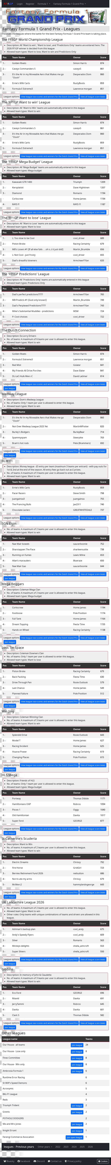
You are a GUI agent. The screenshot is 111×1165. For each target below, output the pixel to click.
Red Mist (16, 365)
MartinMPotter (81, 426)
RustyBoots (79, 83)
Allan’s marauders (21, 560)
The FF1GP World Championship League (32, 39)
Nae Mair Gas (19, 566)
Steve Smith (79, 493)
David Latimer (80, 376)
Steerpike (78, 437)
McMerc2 (17, 884)
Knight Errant (10, 1130)
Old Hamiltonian (20, 815)
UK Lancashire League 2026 (23, 902)
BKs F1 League (10, 1094)
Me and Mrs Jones (12, 1123)
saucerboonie (80, 543)
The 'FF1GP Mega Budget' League (27, 161)
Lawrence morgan (82, 88)
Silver (15, 940)
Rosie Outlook (80, 682)
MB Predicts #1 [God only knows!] (29, 299)
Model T (16, 740)
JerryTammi (18, 1003)
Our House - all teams (14, 1044)
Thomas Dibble (81, 798)
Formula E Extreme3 (22, 88)
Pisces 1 (16, 809)
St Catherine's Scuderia (19, 838)
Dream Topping (20, 624)
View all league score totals (93, 96)
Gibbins (7, 969)
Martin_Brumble (81, 249)
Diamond (17, 193)
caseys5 (77, 68)
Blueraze (77, 560)
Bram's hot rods (20, 443)
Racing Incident (20, 746)
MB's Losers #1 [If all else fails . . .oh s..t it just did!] (37, 249)
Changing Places (20, 757)
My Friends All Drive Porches (26, 370)
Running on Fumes (21, 555)
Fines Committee (11, 1057)
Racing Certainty (81, 243)
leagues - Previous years (19, 1147)
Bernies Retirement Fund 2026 (27, 873)
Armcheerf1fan (81, 260)
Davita (76, 815)
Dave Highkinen (81, 187)
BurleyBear (78, 431)
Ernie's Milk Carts (21, 83)
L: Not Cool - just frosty (23, 254)
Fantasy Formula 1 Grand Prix (68, 3)
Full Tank (16, 618)
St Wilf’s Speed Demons (15, 1082)
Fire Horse (17, 867)
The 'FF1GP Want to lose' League (26, 217)
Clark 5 (15, 1015)
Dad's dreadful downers (24, 260)
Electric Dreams (20, 862)
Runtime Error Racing (14, 1077)
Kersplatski (18, 187)
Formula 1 (43, 3)
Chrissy (77, 862)
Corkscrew (17, 198)
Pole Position (80, 613)
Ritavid (15, 998)
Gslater (77, 365)
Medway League (14, 394)
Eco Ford (16, 992)
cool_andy (78, 929)
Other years (44, 1146)
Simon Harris (80, 63)
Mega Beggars (13, 584)
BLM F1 (7, 461)
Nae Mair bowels (20, 543)
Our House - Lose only (14, 1051)
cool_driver (79, 238)
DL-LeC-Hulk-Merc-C (22, 376)
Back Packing (19, 676)
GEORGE (77, 820)
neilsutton (78, 873)
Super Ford (18, 820)
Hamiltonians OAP (21, 804)
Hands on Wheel (20, 629)
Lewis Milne (79, 555)
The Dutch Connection (19, 330)
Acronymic (8, 1088)
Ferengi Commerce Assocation (18, 1136)
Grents (6, 1111)
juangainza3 (18, 498)
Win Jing (8, 711)
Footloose (17, 613)
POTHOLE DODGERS (13, 1118)
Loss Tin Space (13, 647)
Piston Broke (18, 243)
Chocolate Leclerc (21, 509)
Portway (16, 798)
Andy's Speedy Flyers (23, 934)
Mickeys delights (20, 945)
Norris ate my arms (22, 878)
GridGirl (77, 867)
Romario (77, 193)
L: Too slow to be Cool (23, 238)
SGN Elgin (9, 523)
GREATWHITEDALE (82, 509)
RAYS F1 (77, 204)
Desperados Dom (82, 74)
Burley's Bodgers (21, 431)
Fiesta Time (79, 624)
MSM (76, 311)
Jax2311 (77, 504)
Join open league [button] (74, 1137)
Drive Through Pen (22, 682)
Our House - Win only (14, 1064)
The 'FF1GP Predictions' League (25, 274)
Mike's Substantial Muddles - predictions (33, 311)
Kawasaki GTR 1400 (22, 181)
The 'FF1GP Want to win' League (26, 102)
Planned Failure (20, 693)
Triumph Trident (11, 1105)
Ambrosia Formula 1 (13, 1070)
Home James (79, 198)
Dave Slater (79, 370)
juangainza (78, 498)
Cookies (104, 1161)
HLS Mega (9, 775)
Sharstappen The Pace (23, 549)
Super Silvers (18, 951)
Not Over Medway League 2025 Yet (30, 426)
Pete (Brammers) (82, 443)
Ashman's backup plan (23, 929)
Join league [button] (10, 388)
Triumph (77, 181)
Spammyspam (19, 437)
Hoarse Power (19, 751)
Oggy (76, 809)
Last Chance (18, 687)
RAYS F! (15, 204)
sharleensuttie (80, 549)
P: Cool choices (19, 316)
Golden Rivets (19, 63)
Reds (5, 1099)
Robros (77, 804)
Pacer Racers (18, 493)
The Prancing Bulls (21, 504)
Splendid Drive (19, 734)
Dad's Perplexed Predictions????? (29, 305)
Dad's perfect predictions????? (27, 294)
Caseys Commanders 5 (23, 68)
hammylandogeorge (83, 884)
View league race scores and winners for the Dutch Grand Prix (49, 96)
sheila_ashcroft (81, 945)
